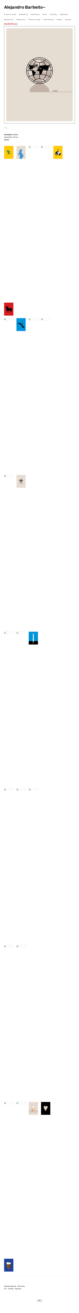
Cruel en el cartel (10, 14)
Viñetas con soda (34, 19)
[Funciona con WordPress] (13, 1308)
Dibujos (59, 19)
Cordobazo (53, 14)
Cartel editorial (48, 19)
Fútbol (44, 14)
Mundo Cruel (8, 19)
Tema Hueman (30, 1308)
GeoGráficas (23, 14)
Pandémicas (35, 14)
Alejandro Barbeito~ (25, 7)
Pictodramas (20, 19)
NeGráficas (64, 14)
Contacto (68, 19)
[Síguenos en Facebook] (73, 1304)
